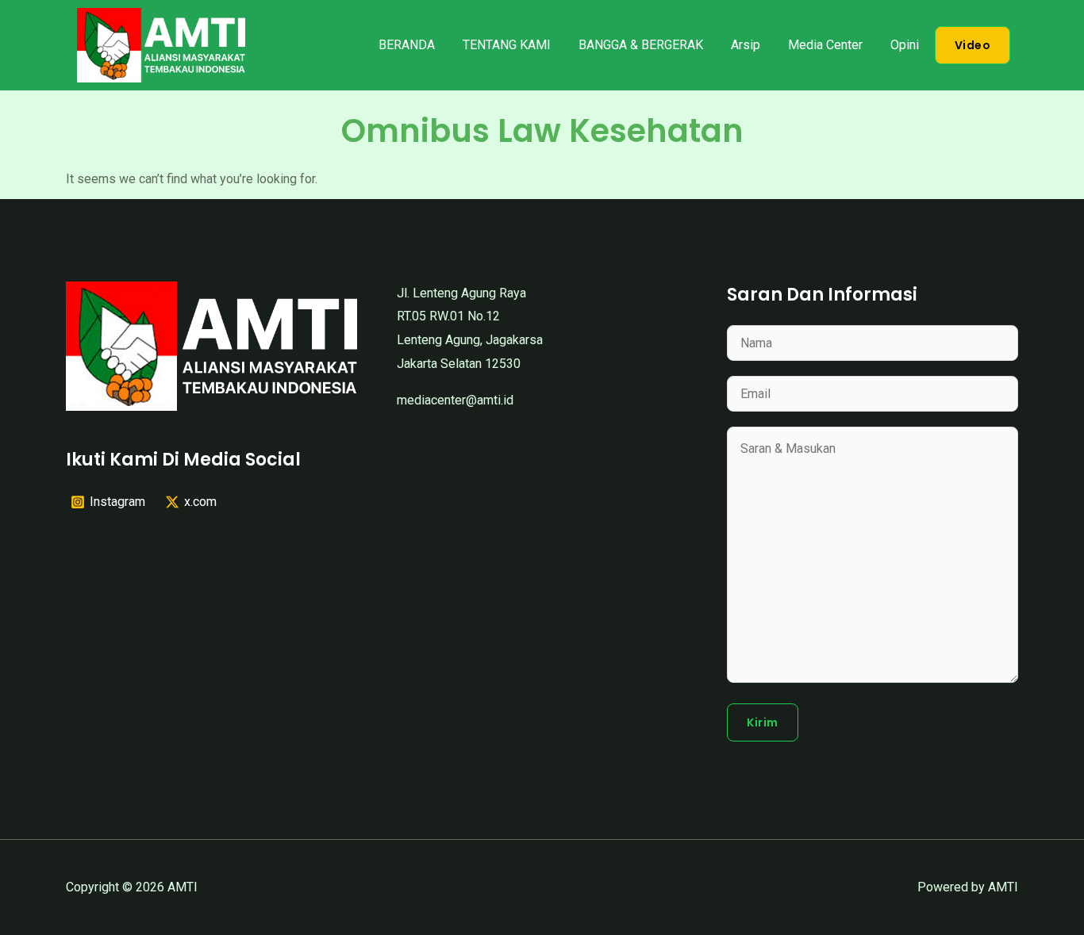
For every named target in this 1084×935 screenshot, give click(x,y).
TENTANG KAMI (507, 44)
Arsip (745, 44)
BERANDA (407, 44)
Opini (904, 44)
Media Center (825, 44)
